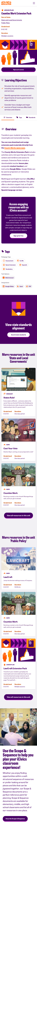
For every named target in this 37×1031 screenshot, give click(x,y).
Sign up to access (18, 69)
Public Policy (5, 23)
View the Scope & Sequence (15, 819)
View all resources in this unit (18, 515)
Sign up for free (18, 236)
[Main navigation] (34, 3)
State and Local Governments (11, 20)
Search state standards (18, 335)
